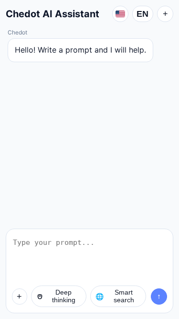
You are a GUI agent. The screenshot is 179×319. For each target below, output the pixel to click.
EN (143, 14)
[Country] (120, 14)
